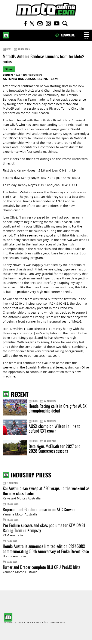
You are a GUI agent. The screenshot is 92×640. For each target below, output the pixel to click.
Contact (20, 622)
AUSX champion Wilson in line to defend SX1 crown (54, 428)
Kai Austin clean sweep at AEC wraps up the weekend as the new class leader (46, 490)
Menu (86, 38)
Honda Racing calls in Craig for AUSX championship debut (58, 408)
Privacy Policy (35, 622)
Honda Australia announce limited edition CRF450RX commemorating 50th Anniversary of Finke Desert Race (46, 548)
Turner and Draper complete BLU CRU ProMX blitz (41, 567)
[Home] (46, 9)
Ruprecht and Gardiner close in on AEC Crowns (39, 509)
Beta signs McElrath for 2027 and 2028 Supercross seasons (54, 448)
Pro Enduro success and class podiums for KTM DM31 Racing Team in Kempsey (44, 527)
